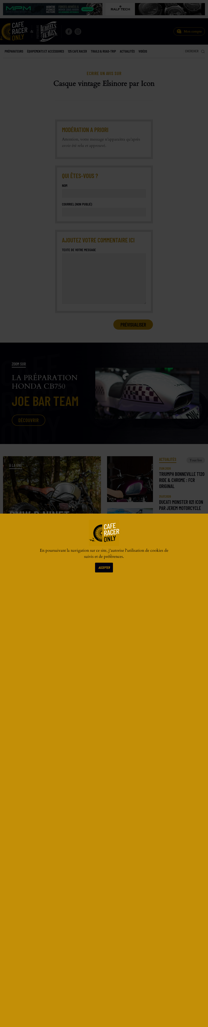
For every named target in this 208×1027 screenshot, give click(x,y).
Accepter (104, 567)
